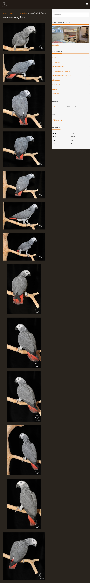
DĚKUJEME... (56, 80)
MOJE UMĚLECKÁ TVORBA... (61, 71)
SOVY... (54, 58)
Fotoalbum (13, 13)
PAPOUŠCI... (23, 13)
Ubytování (55, 45)
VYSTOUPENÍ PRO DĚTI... (60, 67)
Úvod (5, 13)
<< (54, 107)
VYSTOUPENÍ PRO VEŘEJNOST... (62, 76)
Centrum (55, 89)
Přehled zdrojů (57, 120)
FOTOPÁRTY (56, 85)
